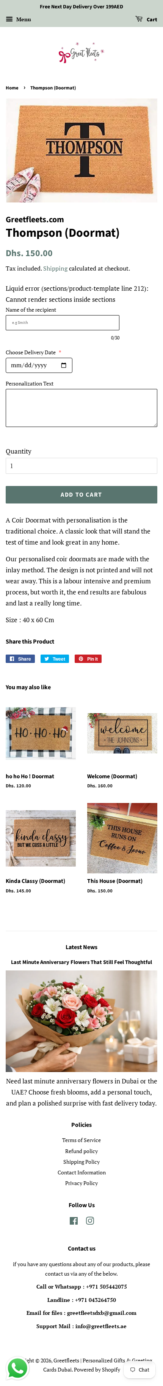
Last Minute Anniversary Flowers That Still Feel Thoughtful (81, 962)
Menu (23, 19)
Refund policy (81, 1151)
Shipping (55, 268)
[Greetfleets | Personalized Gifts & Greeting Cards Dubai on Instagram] (90, 1222)
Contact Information (82, 1172)
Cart (151, 20)
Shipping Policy (81, 1161)
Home (12, 87)
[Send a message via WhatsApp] (17, 1368)
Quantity (18, 451)
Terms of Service (81, 1140)
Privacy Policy (81, 1183)
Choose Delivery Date (33, 352)
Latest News (81, 947)
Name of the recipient (31, 309)
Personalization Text (29, 383)
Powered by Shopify (97, 1369)
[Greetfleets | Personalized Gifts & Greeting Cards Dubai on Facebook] (73, 1222)
